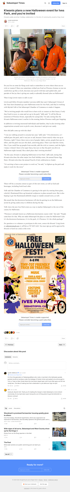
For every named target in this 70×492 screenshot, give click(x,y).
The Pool (7, 442)
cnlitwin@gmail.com (12, 226)
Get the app (43, 484)
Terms (45, 480)
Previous (10, 345)
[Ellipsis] (65, 372)
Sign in (64, 3)
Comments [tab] (8, 357)
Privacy (41, 480)
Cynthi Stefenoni (12, 373)
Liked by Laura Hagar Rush (16, 374)
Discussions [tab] (17, 408)
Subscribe (56, 3)
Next (60, 345)
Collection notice (53, 480)
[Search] (45, 3)
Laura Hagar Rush (13, 20)
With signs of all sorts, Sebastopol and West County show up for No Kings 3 (26, 430)
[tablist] (11, 357)
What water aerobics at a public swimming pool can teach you (22, 445)
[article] (35, 418)
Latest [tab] (10, 408)
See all (7, 454)
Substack (26, 488)
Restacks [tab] (15, 357)
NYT (9, 389)
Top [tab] (6, 408)
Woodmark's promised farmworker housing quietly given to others (26, 414)
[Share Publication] (49, 3)
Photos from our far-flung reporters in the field (18, 433)
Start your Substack (30, 484)
